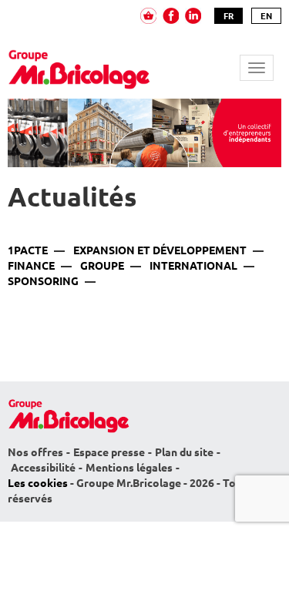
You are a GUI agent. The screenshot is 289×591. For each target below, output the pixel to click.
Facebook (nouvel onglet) (171, 16)
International (193, 266)
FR (228, 16)
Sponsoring (43, 281)
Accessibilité (43, 468)
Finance (31, 266)
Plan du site (184, 452)
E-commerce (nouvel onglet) (148, 16)
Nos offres (35, 452)
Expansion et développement (160, 250)
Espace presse (109, 452)
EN (266, 16)
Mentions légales (129, 468)
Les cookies (38, 483)
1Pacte (28, 250)
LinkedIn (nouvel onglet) (193, 16)
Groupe (102, 266)
